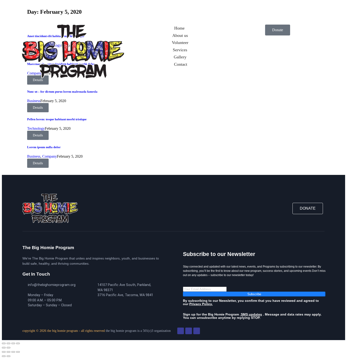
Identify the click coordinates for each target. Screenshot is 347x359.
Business (33, 101)
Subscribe (254, 294)
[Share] (13, 343)
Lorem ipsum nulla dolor (44, 147)
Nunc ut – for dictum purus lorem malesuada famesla (62, 91)
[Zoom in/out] (4, 343)
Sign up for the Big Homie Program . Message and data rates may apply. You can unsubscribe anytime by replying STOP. (252, 316)
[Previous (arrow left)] (4, 347)
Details (38, 107)
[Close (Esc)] (18, 343)
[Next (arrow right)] (8, 347)
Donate (277, 30)
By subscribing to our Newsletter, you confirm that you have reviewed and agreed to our (251, 302)
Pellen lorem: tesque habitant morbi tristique (57, 119)
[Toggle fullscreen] (8, 343)
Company (49, 156)
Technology (36, 128)
